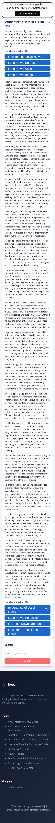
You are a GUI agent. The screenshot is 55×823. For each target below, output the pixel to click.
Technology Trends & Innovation (25, 763)
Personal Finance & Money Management (29, 739)
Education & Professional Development (28, 734)
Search (27, 661)
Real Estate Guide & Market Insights (27, 758)
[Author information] (48, 23)
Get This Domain (27, 13)
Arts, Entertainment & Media (23, 721)
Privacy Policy (15, 786)
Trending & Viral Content (21, 767)
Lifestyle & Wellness (18, 748)
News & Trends (16, 753)
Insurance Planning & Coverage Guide (28, 744)
